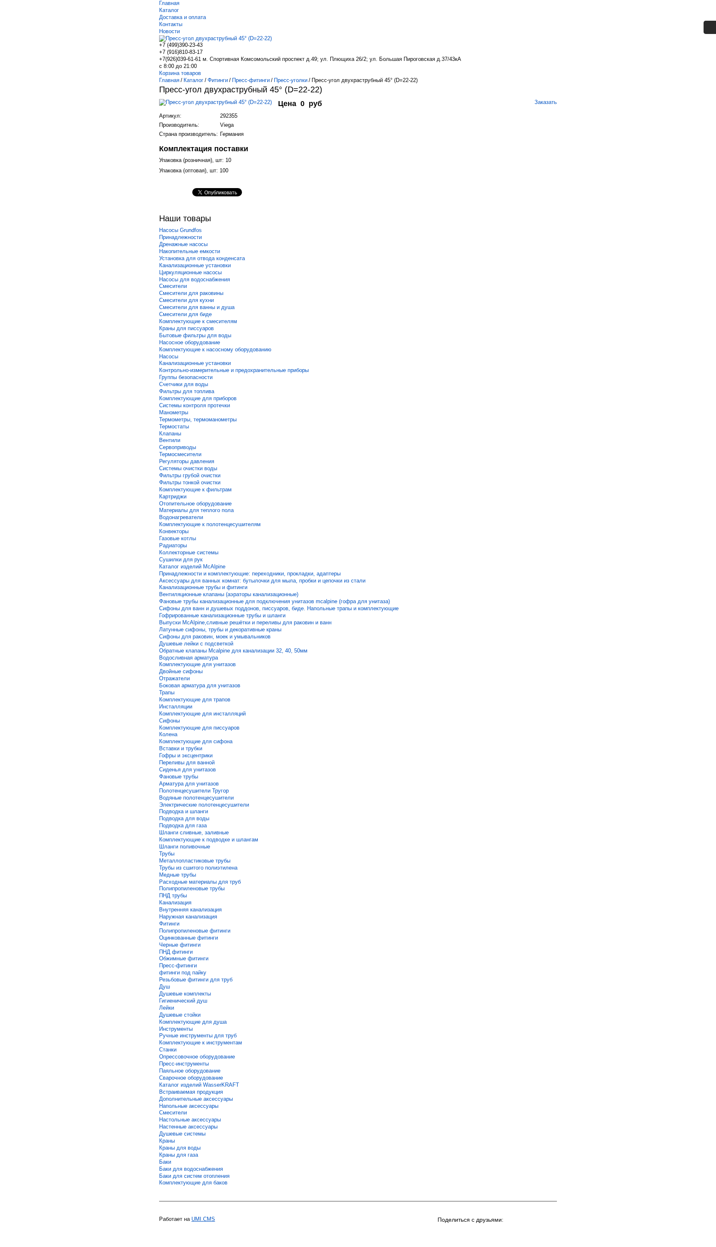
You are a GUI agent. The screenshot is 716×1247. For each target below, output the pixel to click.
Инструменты (176, 1029)
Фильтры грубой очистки (189, 475)
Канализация (175, 902)
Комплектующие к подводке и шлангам (208, 839)
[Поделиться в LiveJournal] (534, 1233)
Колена (168, 734)
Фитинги (169, 924)
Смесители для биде (185, 314)
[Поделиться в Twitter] (519, 1233)
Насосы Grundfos (180, 230)
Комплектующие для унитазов (197, 664)
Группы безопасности (186, 377)
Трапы (166, 692)
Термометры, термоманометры (198, 419)
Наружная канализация (188, 917)
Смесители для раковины (191, 293)
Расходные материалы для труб (200, 882)
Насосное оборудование (189, 342)
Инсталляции (175, 706)
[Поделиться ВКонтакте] (445, 1233)
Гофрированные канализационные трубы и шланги (222, 615)
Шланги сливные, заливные (194, 832)
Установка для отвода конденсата (202, 258)
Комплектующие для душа (193, 1022)
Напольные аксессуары (188, 1106)
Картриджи (172, 496)
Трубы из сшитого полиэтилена (198, 868)
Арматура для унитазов (189, 784)
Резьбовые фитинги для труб (195, 979)
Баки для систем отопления (194, 1176)
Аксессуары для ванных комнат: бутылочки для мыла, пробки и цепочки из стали (262, 581)
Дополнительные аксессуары (196, 1099)
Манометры (173, 412)
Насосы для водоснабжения (194, 279)
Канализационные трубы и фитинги (203, 587)
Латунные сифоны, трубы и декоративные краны (220, 629)
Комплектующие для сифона (195, 741)
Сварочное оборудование (191, 1078)
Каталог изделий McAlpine (192, 566)
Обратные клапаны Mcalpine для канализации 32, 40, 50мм (233, 651)
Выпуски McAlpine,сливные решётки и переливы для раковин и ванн (245, 622)
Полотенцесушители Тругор (194, 791)
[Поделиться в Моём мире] (489, 1233)
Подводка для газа (183, 825)
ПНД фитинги (176, 952)
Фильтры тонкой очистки (189, 482)
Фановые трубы (178, 776)
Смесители (173, 286)
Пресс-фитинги (178, 965)
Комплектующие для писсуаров (199, 728)
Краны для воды (180, 1148)
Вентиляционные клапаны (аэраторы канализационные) (228, 594)
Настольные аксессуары (190, 1119)
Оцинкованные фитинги (188, 938)
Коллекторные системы (188, 552)
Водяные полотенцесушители (196, 798)
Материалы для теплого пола (196, 510)
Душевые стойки (180, 1015)
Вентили (169, 440)
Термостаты (174, 426)
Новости (169, 31)
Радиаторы (173, 545)
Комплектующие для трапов (194, 699)
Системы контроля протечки (194, 405)
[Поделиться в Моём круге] (474, 1233)
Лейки (166, 1008)
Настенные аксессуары (188, 1127)
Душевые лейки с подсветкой (196, 643)
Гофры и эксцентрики (186, 755)
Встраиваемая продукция (191, 1092)
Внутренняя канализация (190, 909)
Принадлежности (180, 237)
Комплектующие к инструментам (200, 1042)
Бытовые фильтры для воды (195, 335)
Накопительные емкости (189, 251)
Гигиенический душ (183, 1001)
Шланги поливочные (184, 846)
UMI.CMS (203, 1219)
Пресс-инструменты (184, 1064)
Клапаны (170, 433)
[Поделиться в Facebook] (504, 1233)
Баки (165, 1162)
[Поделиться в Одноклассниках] (460, 1233)
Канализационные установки (195, 265)
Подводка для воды (184, 818)
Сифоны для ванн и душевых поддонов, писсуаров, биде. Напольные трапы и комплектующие (279, 608)
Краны (167, 1141)
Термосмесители (180, 454)
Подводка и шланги (183, 811)
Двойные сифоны (181, 671)
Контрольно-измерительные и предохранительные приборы (234, 370)
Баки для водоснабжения (191, 1169)
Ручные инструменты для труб (198, 1035)
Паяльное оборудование (189, 1071)
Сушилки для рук (181, 559)
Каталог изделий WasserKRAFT (199, 1085)
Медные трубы (177, 875)
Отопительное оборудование (195, 503)
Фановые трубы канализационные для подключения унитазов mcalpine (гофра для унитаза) (274, 601)
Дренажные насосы (183, 244)
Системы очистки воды (188, 468)
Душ (164, 987)
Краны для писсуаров (186, 328)
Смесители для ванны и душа (197, 307)
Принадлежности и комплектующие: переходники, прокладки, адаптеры (250, 573)
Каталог (169, 10)
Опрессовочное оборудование (197, 1057)
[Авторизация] (710, 27)
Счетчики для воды (183, 384)
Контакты (170, 24)
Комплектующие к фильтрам (195, 489)
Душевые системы (182, 1134)
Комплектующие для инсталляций (202, 713)
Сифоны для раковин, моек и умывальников (215, 636)
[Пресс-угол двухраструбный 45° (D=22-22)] (218, 106)
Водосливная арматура (188, 658)
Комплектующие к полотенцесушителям (210, 524)
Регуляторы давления (186, 461)
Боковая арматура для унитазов (199, 685)
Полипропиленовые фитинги (194, 931)
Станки (168, 1049)
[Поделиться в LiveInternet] (549, 1233)
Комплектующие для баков (193, 1182)
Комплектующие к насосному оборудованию (215, 349)
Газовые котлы (177, 538)
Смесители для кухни (186, 300)
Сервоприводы (177, 447)
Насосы (168, 356)
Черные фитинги (180, 945)
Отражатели (174, 678)
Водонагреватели (181, 517)
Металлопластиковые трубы (194, 861)
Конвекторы (174, 531)
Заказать (546, 102)
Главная (169, 3)
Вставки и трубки (180, 748)
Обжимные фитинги (183, 958)
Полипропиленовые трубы (192, 888)
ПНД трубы (173, 895)
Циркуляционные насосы (190, 272)
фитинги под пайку (182, 972)
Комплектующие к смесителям (198, 321)
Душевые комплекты (185, 994)
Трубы (166, 854)
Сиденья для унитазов (187, 769)
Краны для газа (178, 1155)
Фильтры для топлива (186, 391)
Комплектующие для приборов (198, 398)
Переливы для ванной (187, 762)
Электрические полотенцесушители (204, 805)
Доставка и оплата (182, 17)
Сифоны (169, 721)
